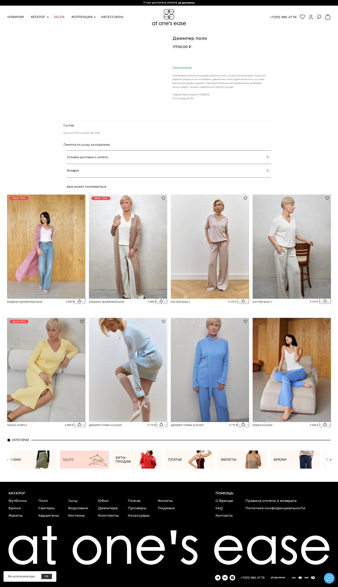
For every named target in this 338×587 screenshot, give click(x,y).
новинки (15, 17)
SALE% (59, 17)
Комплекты (108, 515)
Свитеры (46, 508)
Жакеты (15, 515)
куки (32, 576)
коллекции (82, 17)
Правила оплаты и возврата (270, 501)
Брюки (14, 508)
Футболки (17, 501)
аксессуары (112, 17)
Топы (73, 501)
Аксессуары (139, 515)
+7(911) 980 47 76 (283, 17)
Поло (43, 501)
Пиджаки (166, 508)
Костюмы (76, 515)
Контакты (224, 515)
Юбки (103, 501)
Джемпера (108, 508)
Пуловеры (137, 508)
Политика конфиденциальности (275, 508)
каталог (38, 17)
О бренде (224, 501)
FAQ (219, 508)
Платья (134, 501)
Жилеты (165, 501)
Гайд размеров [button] (182, 67)
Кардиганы (48, 515)
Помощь (224, 493)
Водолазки (78, 508)
